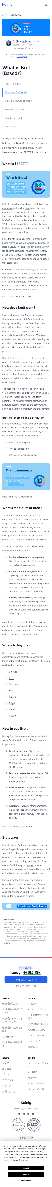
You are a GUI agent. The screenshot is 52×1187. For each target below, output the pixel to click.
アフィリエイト (10, 1080)
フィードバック (36, 1041)
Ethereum (30, 335)
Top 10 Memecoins (22, 496)
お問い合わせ (9, 1091)
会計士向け (8, 1036)
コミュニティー (36, 1035)
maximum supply (32, 431)
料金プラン (34, 1003)
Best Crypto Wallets (23, 826)
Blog (4, 15)
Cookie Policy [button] (13, 1157)
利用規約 (32, 1072)
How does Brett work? (16, 92)
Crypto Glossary (36, 1030)
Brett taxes (10, 126)
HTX (11, 690)
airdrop (30, 865)
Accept (26, 1168)
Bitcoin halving (23, 239)
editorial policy (22, 57)
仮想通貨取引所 (10, 1003)
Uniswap (13, 671)
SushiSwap (14, 684)
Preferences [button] (23, 1160)
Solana (16, 259)
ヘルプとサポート (37, 1009)
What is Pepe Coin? (23, 296)
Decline (26, 1174)
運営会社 (6, 1068)
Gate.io (13, 715)
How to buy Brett (13, 118)
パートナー (8, 1074)
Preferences (26, 1181)
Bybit (11, 678)
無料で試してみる (24, 979)
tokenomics (15, 319)
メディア (6, 1085)
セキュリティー (36, 1083)
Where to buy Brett (14, 109)
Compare (33, 1047)
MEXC (12, 709)
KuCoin (12, 697)
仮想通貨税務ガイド (38, 1024)
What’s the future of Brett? (18, 100)
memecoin (15, 15)
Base (27, 208)
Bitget (12, 703)
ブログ (5, 1063)
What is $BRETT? (14, 83)
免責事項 (32, 1077)
